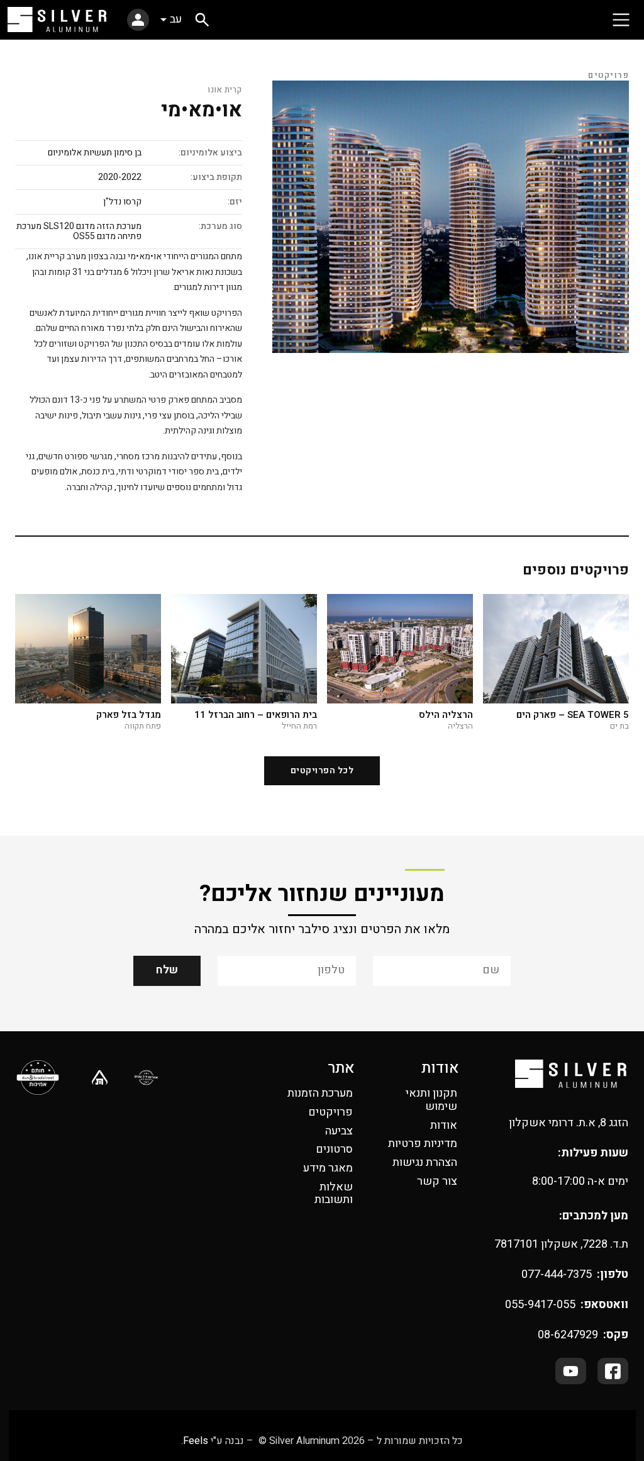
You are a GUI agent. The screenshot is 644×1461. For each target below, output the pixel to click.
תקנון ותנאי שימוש (431, 1100)
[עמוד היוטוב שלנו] (570, 1371)
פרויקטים (330, 1112)
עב (176, 19)
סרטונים (334, 1149)
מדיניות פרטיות (422, 1143)
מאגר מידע (328, 1168)
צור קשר (437, 1181)
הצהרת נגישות (424, 1162)
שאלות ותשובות (333, 1193)
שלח (167, 969)
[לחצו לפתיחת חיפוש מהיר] (202, 20)
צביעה (339, 1130)
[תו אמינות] (38, 1078)
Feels (195, 1440)
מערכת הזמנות (320, 1093)
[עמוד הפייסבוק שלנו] (612, 1371)
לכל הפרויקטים (322, 770)
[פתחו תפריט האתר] (621, 19)
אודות (443, 1125)
